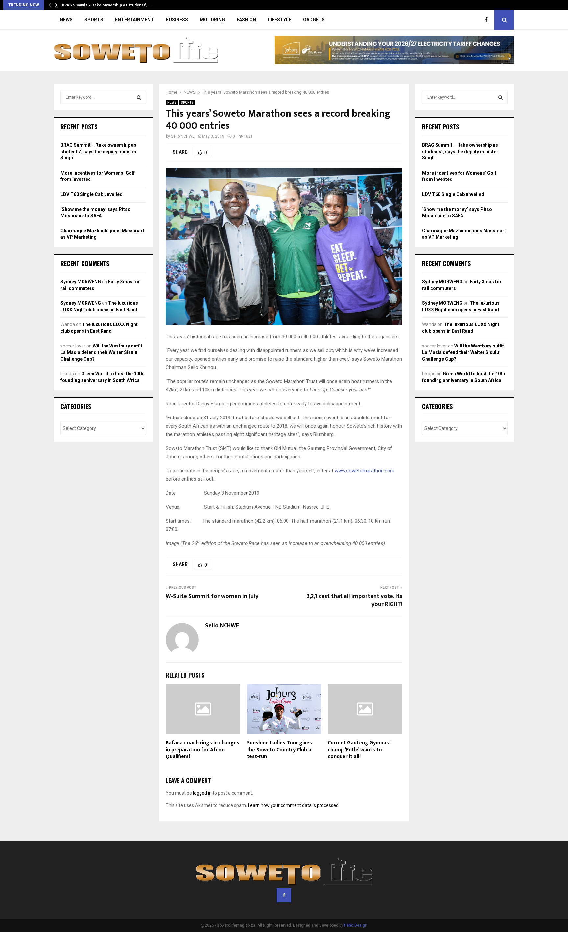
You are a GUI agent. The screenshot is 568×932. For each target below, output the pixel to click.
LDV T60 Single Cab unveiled (91, 194)
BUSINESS (177, 19)
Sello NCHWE (183, 136)
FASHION (246, 19)
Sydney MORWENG (80, 281)
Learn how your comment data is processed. (294, 805)
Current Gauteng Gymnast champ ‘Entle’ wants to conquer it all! (359, 749)
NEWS (66, 19)
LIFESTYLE (279, 19)
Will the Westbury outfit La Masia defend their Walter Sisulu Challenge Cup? (101, 352)
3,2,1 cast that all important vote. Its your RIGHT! (354, 600)
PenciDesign (355, 925)
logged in (202, 793)
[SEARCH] (139, 97)
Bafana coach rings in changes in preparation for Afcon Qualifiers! (202, 749)
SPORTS (93, 19)
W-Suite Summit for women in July (212, 596)
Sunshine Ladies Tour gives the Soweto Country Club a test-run (279, 749)
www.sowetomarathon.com (364, 471)
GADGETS (314, 19)
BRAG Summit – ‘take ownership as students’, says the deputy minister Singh (98, 151)
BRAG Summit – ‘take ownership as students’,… (106, 5)
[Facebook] (488, 20)
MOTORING (212, 19)
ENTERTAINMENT (134, 19)
